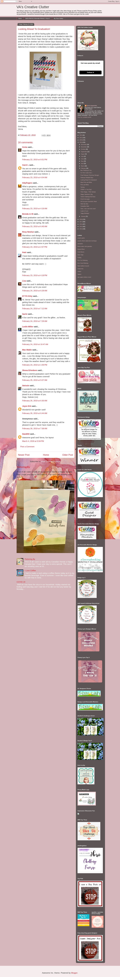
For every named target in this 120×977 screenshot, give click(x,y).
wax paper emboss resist (84, 277)
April (82, 163)
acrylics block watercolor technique (87, 241)
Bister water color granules (85, 246)
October (83, 149)
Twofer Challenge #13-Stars (88, 196)
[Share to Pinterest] (50, 135)
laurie (24, 314)
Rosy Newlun (28, 232)
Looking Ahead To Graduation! (89, 180)
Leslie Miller (27, 327)
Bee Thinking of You (86, 170)
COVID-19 (21, 582)
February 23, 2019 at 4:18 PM (34, 275)
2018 (81, 219)
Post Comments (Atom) (51, 461)
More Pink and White (86, 182)
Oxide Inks (80, 268)
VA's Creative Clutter (32, 7)
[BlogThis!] (44, 135)
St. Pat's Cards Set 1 (86, 172)
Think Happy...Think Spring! (88, 192)
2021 (81, 137)
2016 (81, 224)
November (84, 147)
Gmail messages (85, 199)
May (82, 161)
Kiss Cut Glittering (82, 260)
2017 (81, 221)
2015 (81, 226)
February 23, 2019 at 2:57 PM (34, 247)
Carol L (25, 165)
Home (20, 18)
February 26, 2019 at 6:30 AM (34, 401)
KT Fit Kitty (27, 296)
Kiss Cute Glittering (83, 263)
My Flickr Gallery (58, 18)
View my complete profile (84, 117)
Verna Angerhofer (92, 105)
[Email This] (43, 135)
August (83, 154)
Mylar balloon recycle (83, 266)
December (84, 144)
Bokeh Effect (81, 249)
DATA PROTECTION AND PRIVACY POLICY (37, 18)
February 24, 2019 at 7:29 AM (34, 321)
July (82, 156)
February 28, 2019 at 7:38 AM (34, 428)
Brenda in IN (27, 214)
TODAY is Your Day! (86, 189)
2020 (81, 140)
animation (80, 243)
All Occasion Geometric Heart (89, 201)
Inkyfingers (27, 183)
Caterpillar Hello (85, 206)
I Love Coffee (30, 570)
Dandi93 (25, 434)
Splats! (79, 274)
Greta (24, 147)
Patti (24, 252)
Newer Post (24, 455)
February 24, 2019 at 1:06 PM (34, 365)
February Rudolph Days (87, 177)
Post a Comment (27, 447)
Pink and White (85, 184)
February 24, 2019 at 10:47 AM (35, 344)
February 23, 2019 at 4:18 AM (34, 208)
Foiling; (79, 257)
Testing (82, 187)
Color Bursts (81, 252)
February (83, 168)
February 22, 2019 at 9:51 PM (34, 160)
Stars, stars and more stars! (88, 208)
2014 (81, 229)
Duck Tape (80, 255)
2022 (81, 135)
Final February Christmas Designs (90, 175)
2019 (81, 142)
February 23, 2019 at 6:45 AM (34, 226)
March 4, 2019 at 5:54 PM (33, 441)
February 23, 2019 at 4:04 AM (34, 177)
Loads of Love (84, 211)
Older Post (67, 455)
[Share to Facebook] (48, 135)
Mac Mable (27, 350)
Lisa (24, 281)
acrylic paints (81, 238)
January (83, 216)
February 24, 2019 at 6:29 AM (34, 291)
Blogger (74, 973)
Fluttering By (23, 467)
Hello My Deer (84, 204)
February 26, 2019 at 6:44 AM (34, 413)
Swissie (25, 386)
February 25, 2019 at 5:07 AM (34, 380)
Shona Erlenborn (29, 370)
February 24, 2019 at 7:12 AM (34, 308)
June (82, 159)
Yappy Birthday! (85, 213)
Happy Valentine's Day (87, 194)
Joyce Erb (26, 406)
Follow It (90, 72)
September (84, 151)
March (83, 166)
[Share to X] (46, 135)
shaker (79, 271)
